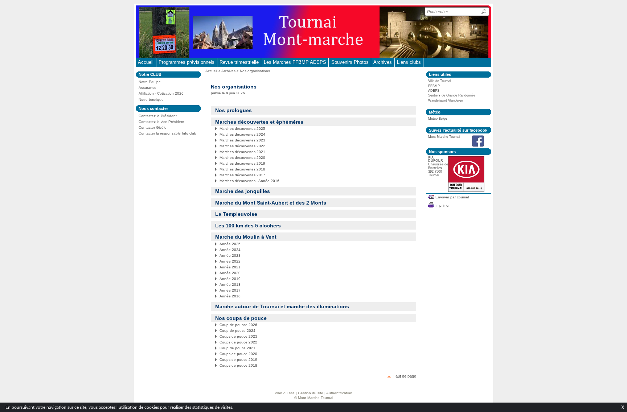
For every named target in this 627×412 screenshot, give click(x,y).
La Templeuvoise (236, 214)
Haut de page (404, 376)
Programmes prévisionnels (186, 62)
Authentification (339, 393)
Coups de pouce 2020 (238, 354)
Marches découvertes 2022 (242, 146)
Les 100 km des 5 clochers (248, 225)
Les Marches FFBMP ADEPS (295, 62)
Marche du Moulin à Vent (245, 237)
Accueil (145, 62)
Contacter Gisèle (153, 127)
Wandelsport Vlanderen (445, 100)
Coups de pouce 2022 (238, 342)
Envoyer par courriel (452, 197)
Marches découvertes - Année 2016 (249, 181)
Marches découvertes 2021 (242, 152)
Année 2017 (230, 290)
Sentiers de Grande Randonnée (451, 95)
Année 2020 (230, 273)
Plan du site (285, 393)
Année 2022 (230, 261)
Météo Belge (437, 118)
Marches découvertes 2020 (242, 158)
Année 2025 (230, 244)
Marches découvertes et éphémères (259, 122)
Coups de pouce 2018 (238, 365)
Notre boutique (151, 100)
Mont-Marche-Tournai (444, 137)
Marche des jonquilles (242, 191)
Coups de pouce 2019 (238, 360)
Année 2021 (230, 267)
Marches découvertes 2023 (242, 140)
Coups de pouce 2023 (238, 336)
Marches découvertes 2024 (242, 134)
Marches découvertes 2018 (242, 169)
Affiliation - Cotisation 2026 (161, 93)
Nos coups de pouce (241, 318)
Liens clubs (409, 62)
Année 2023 (230, 256)
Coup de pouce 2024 (237, 331)
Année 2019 (230, 279)
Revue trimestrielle (239, 62)
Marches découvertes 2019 (242, 163)
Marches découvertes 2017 (242, 175)
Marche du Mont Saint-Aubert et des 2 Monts (270, 203)
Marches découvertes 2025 (242, 129)
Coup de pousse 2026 (238, 325)
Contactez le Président (158, 116)
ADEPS (433, 90)
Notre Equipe (150, 82)
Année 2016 (230, 296)
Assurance (147, 88)
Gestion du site (310, 393)
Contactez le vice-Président (161, 122)
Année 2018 (230, 285)
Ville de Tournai (439, 81)
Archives (382, 62)
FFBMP (434, 86)
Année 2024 (230, 250)
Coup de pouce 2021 (237, 348)
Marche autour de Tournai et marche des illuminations (282, 306)
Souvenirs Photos (350, 62)
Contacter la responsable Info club (167, 133)
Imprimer (442, 205)
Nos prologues (233, 110)
